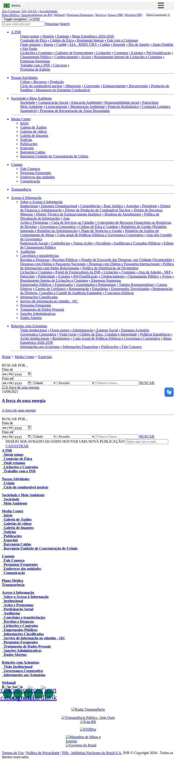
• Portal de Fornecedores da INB (76, 272)
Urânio (25, 82)
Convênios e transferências (39, 256)
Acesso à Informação (26, 198)
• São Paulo (28, 49)
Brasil (16, 6)
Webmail (59, 15)
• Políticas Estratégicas (154, 334)
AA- (34, 11)
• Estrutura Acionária (134, 330)
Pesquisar (52, 24)
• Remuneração (78, 289)
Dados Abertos (31, 318)
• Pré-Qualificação (157, 53)
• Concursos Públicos (118, 293)
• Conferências (59, 243)
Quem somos (29, 36)
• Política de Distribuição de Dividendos (109, 268)
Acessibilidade (48, 11)
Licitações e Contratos (36, 53)
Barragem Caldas (32, 152)
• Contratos (120, 53)
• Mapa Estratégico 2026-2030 (92, 36)
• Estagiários (99, 289)
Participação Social (34, 243)
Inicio (24, 123)
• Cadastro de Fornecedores (73, 53)
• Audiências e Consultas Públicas (135, 243)
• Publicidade (45, 276)
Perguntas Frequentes (80, 15)
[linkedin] (38, 693)
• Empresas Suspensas (105, 280)
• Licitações (102, 53)
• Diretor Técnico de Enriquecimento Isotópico (67, 214)
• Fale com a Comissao (121, 40)
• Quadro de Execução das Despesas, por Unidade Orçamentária (125, 260)
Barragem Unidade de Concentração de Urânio (54, 156)
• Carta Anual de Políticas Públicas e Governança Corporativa (115, 338)
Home (6, 357)
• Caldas (104, 44)
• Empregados (62, 285)
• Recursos (39, 82)
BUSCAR (146, 383)
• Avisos (85, 57)
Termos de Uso (13, 753)
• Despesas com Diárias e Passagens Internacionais (123, 264)
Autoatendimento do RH (36, 15)
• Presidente (148, 206)
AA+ (25, 11)
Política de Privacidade (42, 753)
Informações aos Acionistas (40, 347)
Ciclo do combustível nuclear (41, 86)
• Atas (65, 218)
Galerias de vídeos (33, 131)
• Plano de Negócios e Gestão (100, 231)
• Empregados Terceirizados (129, 289)
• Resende (118, 44)
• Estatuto (62, 36)
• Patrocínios (149, 102)
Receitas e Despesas (34, 260)
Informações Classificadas (39, 297)
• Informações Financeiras (79, 347)
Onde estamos (30, 44)
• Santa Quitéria (161, 44)
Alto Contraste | (11, 11)
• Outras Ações (82, 243)
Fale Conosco (30, 169)
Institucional (29, 206)
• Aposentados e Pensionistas (95, 285)
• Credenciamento (65, 57)
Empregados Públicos (36, 285)
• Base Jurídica (112, 206)
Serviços (100, 15)
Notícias (26, 140)
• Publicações (108, 347)
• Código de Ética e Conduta (97, 227)
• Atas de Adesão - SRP (153, 272)
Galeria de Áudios (33, 127)
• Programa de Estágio (44, 67)
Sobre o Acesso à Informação (41, 202)
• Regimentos (60, 338)
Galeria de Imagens (34, 136)
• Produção (56, 82)
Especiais (27, 148)
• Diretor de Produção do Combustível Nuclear (96, 210)
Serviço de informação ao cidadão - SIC (49, 301)
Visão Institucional (33, 330)
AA (30, 11)
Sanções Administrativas (37, 314)
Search (65, 24)
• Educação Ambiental (85, 102)
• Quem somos (58, 330)
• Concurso (59, 65)
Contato (16, 165)
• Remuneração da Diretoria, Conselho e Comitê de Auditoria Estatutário (96, 291)
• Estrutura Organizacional (58, 206)
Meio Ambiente (31, 107)
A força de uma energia (24, 400)
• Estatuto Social (106, 330)
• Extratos (136, 53)
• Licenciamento (55, 107)
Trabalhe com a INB (35, 65)
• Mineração (72, 86)
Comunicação (30, 181)
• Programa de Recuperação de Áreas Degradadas (74, 111)
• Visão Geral (66, 334)
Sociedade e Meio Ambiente (31, 98)
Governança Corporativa (38, 334)
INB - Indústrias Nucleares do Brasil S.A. (92, 753)
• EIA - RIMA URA (82, 44)
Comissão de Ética (33, 40)
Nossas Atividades (24, 78)
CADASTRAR (17, 446)
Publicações (28, 144)
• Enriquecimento (113, 86)
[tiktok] (48, 693)
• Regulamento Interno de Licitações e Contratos (127, 57)
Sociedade (27, 102)
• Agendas (131, 206)
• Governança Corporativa (57, 227)
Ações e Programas (34, 222)
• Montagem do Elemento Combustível (62, 90)
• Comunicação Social (52, 102)
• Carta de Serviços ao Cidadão (71, 222)
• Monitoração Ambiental (86, 107)
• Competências (89, 206)
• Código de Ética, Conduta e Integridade (107, 334)
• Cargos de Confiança (49, 289)
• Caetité (60, 44)
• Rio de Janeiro (137, 44)
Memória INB (133, 15)
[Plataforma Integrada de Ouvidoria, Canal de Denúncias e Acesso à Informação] (88, 722)
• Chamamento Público (142, 276)
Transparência (21, 189)
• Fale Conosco (130, 347)
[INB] (35, 19)
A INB (16, 32)
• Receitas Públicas (64, 260)
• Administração (81, 330)
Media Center (21, 119)
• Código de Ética (61, 40)
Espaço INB (115, 15)
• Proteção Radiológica (122, 107)
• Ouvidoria (102, 243)
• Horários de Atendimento (121, 214)
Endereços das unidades (37, 177)
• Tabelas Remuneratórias (135, 285)
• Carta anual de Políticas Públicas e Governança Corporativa (99, 235)
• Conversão (91, 86)
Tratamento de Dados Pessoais (42, 309)
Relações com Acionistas (29, 326)
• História (47, 36)
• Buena (47, 44)
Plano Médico (10, 15)
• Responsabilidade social (120, 102)
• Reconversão (137, 86)
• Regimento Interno (89, 40)
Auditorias (27, 251)
